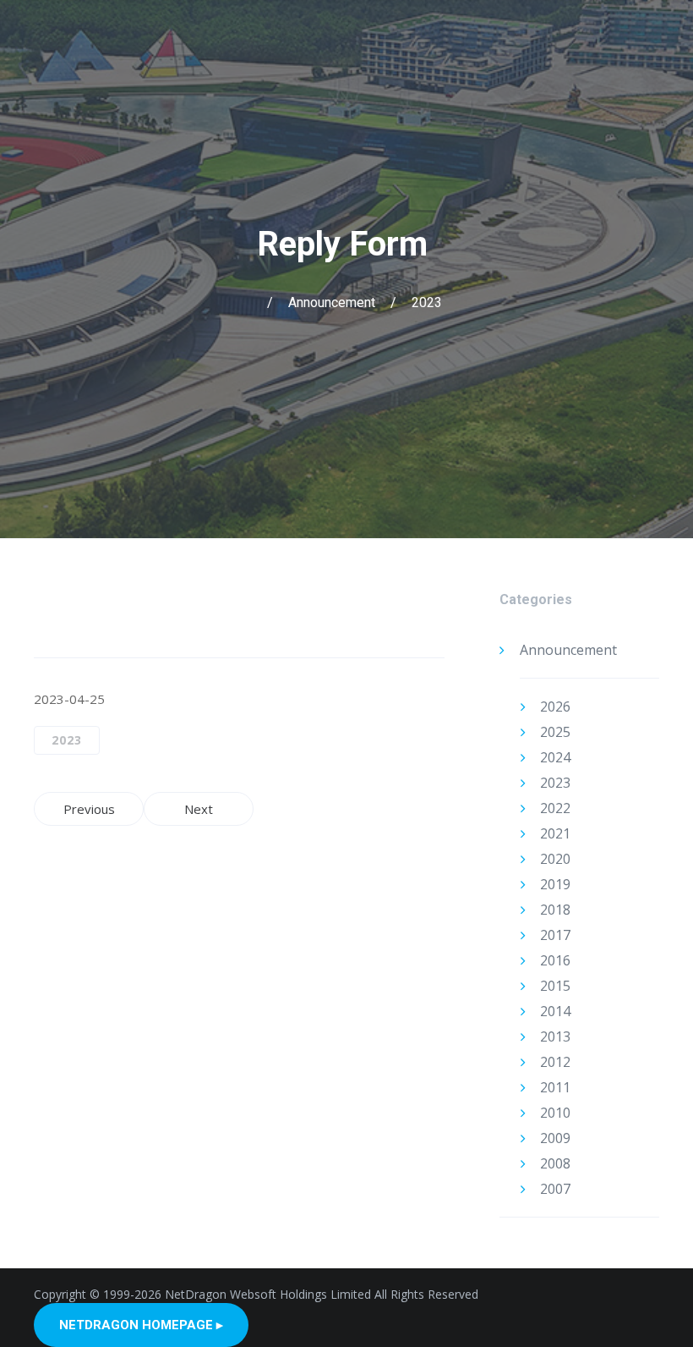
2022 (555, 808)
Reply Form (346, 244)
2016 (555, 960)
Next (198, 808)
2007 (555, 1188)
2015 (555, 985)
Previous (89, 808)
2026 (555, 706)
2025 (555, 732)
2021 (555, 833)
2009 (555, 1138)
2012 (555, 1062)
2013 (555, 1036)
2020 (555, 858)
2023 (427, 302)
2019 (555, 884)
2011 (555, 1087)
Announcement (331, 302)
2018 (555, 909)
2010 (555, 1112)
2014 (555, 1011)
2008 (555, 1163)
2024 (555, 757)
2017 (555, 935)
